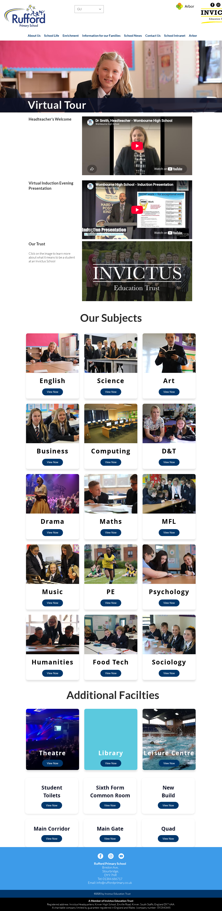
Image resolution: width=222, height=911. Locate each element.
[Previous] (19, 76)
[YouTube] (121, 856)
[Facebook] (212, 5)
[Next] (203, 76)
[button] (34, 35)
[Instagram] (218, 5)
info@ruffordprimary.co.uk (114, 882)
